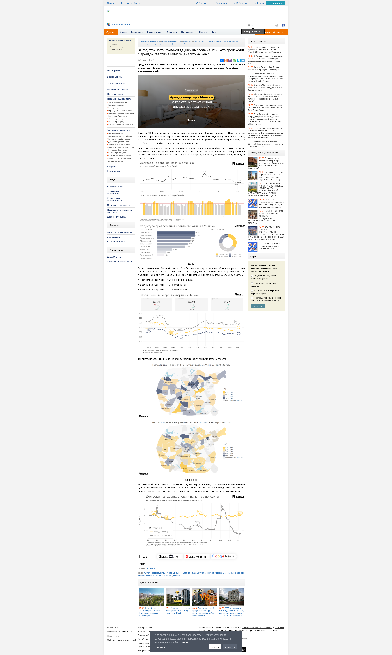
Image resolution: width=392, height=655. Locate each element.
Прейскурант (144, 643)
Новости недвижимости (120, 40)
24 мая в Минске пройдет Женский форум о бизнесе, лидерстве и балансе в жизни (266, 144)
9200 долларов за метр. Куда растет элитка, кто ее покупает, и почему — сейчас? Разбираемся (231, 612)
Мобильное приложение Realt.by (122, 640)
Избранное (242, 3)
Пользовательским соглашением (257, 628)
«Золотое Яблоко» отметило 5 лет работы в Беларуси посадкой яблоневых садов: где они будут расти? (265, 97)
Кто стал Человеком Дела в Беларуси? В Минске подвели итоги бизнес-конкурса (265, 87)
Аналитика (114, 44)
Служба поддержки (147, 639)
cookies (184, 642)
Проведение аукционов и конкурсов (119, 211)
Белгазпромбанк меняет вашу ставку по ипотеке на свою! (270, 246)
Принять (215, 647)
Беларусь (150, 568)
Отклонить (230, 647)
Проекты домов (115, 94)
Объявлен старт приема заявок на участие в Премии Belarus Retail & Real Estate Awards (265, 107)
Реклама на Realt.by (131, 3)
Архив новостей (116, 50)
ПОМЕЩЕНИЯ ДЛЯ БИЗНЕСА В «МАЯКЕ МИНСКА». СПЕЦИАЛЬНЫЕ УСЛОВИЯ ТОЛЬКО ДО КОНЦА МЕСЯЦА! (265, 217)
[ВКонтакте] (222, 60)
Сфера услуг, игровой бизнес (119, 155)
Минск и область (120, 24)
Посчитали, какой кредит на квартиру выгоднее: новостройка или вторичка (203, 612)
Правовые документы (148, 647)
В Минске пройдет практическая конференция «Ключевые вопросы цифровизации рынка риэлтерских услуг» (265, 59)
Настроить (160, 647)
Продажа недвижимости (119, 99)
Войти (260, 3)
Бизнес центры (114, 77)
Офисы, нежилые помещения (120, 111)
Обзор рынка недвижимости (159, 576)
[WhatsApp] (234, 60)
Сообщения (222, 3)
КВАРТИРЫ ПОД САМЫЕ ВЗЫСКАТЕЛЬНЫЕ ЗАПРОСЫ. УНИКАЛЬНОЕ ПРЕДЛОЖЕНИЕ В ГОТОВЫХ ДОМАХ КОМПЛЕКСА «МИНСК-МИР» (266, 233)
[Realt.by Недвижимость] (108, 12)
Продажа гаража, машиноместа (120, 124)
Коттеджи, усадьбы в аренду (119, 139)
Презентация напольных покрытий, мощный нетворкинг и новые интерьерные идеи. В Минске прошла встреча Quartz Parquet (266, 77)
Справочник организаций (119, 262)
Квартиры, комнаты (116, 105)
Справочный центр (146, 635)
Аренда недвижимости (118, 130)
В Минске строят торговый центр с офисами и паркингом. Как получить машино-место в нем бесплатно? (266, 163)
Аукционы (112, 166)
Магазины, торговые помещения (121, 113)
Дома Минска (114, 257)
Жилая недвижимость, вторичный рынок (162, 573)
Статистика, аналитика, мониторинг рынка (202, 573)
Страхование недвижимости (114, 199)
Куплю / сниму (114, 171)
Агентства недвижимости (119, 232)
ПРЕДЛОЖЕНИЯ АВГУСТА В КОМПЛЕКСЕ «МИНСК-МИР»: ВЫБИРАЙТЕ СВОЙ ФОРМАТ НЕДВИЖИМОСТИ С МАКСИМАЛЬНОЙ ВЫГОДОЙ (265, 189)
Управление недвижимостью (115, 192)
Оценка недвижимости (118, 205)
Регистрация (275, 3)
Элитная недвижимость (117, 102)
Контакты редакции (147, 631)
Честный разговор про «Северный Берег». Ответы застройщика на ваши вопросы (150, 612)
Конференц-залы (115, 187)
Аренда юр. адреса (115, 161)
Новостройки (113, 70)
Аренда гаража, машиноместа (120, 158)
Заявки (203, 3)
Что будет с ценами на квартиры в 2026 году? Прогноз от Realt (178, 610)
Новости (177, 576)
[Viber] (230, 60)
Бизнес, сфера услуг (116, 122)
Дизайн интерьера (116, 217)
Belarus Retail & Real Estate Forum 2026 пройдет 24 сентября (263, 68)
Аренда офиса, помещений (119, 144)
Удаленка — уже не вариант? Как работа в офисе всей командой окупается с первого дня (271, 176)
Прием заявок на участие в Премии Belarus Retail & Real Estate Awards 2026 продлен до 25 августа (264, 49)
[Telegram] (243, 60)
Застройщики (114, 237)
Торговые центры (116, 83)
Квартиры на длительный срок (120, 136)
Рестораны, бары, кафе (117, 116)
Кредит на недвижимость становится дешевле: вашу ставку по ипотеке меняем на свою (271, 203)
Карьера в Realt (145, 628)
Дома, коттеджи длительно (118, 142)
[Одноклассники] (226, 60)
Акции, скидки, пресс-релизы (121, 47)
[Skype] (239, 60)
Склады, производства (117, 119)
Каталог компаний (116, 241)
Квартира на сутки (115, 133)
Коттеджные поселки (117, 89)
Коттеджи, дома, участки (118, 108)
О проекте (112, 3)
